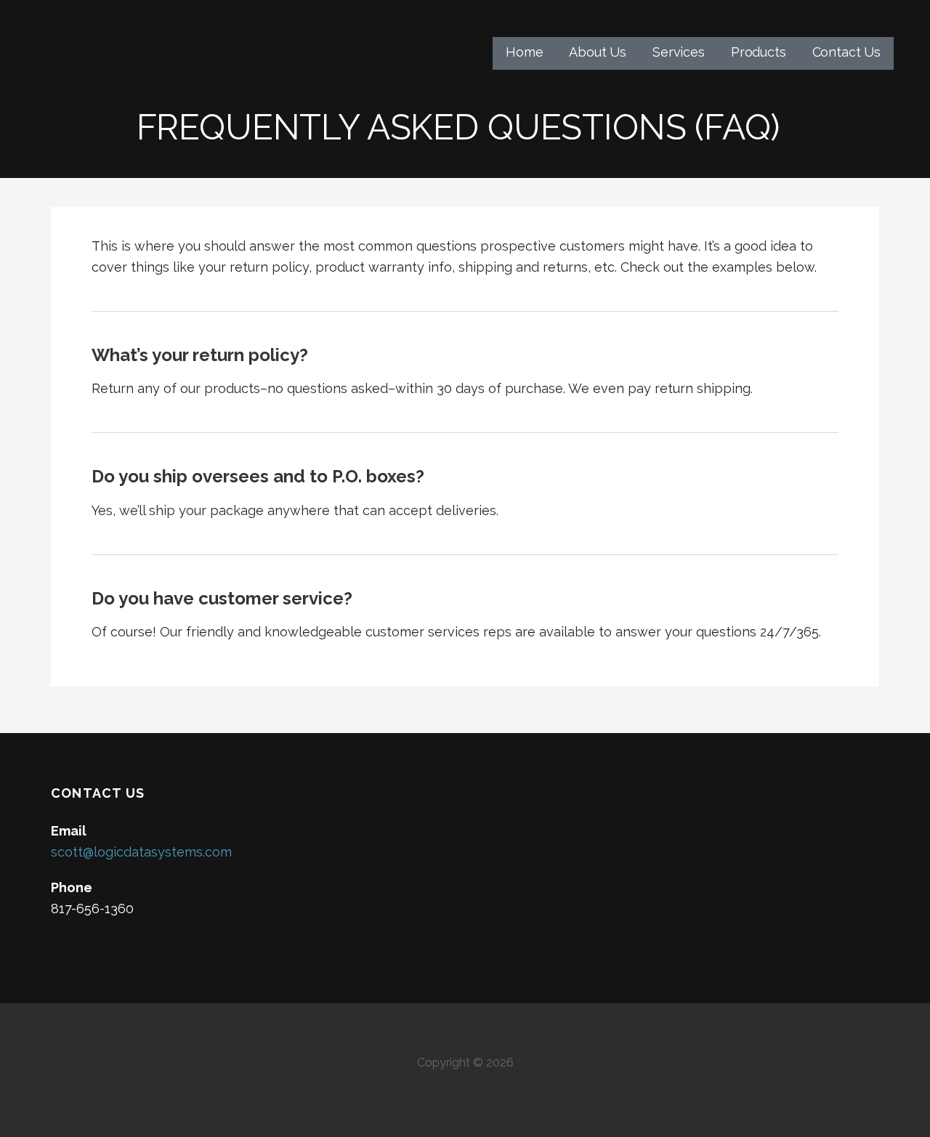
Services (678, 52)
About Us (597, 52)
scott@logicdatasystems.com (141, 851)
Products (758, 52)
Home (524, 52)
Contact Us (846, 52)
